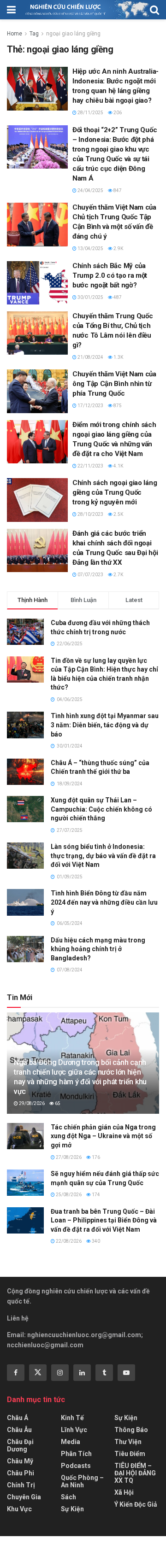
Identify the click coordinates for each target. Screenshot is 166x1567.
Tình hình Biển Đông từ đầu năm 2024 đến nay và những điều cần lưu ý (104, 902)
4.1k (118, 465)
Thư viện (128, 1441)
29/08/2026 (31, 1103)
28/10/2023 (90, 514)
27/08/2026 (68, 1157)
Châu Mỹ (20, 1461)
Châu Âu (19, 1429)
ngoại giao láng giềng (73, 33)
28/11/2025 (90, 112)
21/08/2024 (90, 357)
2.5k (118, 514)
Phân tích (76, 1453)
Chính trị (21, 1485)
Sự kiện (72, 1509)
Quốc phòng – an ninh (82, 1481)
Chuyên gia (24, 1497)
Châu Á (17, 1417)
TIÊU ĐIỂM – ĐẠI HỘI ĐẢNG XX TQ (135, 1473)
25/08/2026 (68, 1194)
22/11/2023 (90, 465)
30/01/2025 (90, 297)
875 (117, 405)
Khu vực (19, 1509)
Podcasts (76, 1465)
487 (117, 297)
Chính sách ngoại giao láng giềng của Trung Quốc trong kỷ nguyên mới (114, 492)
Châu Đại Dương (20, 1445)
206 (117, 112)
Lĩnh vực (74, 1429)
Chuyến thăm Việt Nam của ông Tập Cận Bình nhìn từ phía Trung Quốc (114, 384)
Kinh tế (72, 1417)
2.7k (118, 574)
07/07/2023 (90, 574)
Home (14, 33)
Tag (34, 33)
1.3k (118, 357)
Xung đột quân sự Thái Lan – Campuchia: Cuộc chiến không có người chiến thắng (101, 809)
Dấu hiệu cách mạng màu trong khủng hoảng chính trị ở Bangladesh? (98, 949)
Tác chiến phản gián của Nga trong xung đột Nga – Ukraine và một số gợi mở (103, 1136)
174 (95, 1194)
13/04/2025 (90, 248)
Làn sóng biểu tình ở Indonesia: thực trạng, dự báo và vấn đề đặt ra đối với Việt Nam (103, 855)
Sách (68, 1497)
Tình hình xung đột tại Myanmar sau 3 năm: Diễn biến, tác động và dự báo (105, 724)
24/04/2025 (90, 190)
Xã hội (124, 1492)
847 (117, 190)
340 (95, 1241)
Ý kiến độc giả (135, 1504)
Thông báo (131, 1429)
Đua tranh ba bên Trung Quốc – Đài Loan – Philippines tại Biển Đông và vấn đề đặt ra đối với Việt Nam (104, 1220)
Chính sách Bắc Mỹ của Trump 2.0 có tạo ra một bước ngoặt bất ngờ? (109, 275)
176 (95, 1157)
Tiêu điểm (129, 1453)
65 (57, 1103)
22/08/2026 (68, 1241)
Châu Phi (20, 1473)
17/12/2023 (90, 405)
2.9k (118, 248)
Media (70, 1441)
